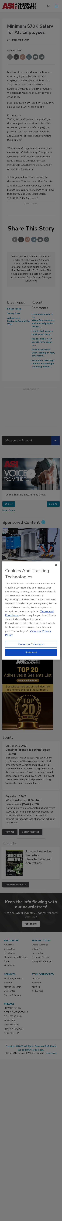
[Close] (55, 565)
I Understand (31, 652)
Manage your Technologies (31, 644)
